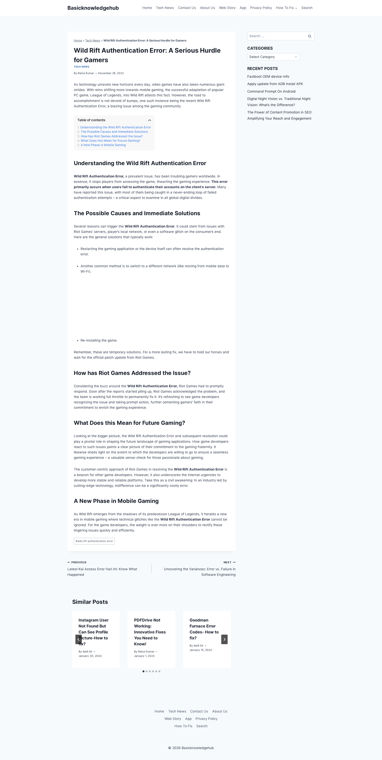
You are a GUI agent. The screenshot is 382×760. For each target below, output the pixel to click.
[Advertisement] (155, 308)
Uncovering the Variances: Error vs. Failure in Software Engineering (199, 569)
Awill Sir (87, 651)
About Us (207, 8)
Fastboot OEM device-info (268, 76)
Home (147, 8)
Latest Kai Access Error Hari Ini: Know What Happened (102, 569)
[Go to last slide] (78, 639)
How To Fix (183, 726)
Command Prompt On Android (271, 91)
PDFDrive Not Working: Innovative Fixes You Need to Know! (150, 632)
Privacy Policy (261, 8)
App (243, 8)
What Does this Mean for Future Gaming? (110, 140)
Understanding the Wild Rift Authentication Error (115, 127)
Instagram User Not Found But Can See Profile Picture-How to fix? (94, 632)
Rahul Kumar (86, 73)
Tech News (165, 8)
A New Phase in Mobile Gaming (103, 145)
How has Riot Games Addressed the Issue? (112, 136)
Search (307, 8)
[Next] (224, 639)
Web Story (227, 8)
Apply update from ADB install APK (275, 84)
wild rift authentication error (94, 541)
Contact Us (187, 8)
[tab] (143, 671)
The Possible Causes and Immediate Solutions (114, 132)
